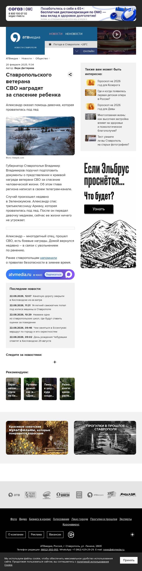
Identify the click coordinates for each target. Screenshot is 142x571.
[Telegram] (16, 362)
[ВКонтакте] (9, 362)
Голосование (61, 519)
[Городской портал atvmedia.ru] (95, 494)
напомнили (48, 258)
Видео (23, 519)
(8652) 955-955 (49, 549)
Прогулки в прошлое (103, 519)
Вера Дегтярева (24, 68)
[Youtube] (39, 362)
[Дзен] (54, 362)
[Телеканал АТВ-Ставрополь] (14, 494)
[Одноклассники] (24, 362)
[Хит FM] (112, 494)
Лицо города (79, 519)
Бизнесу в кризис (40, 519)
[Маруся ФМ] (128, 494)
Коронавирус (71, 524)
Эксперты (125, 519)
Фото (13, 519)
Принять (128, 560)
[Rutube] (47, 362)
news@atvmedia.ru (113, 549)
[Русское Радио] (30, 494)
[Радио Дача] (79, 494)
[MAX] (31, 362)
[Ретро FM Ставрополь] (46, 494)
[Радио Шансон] (63, 494)
